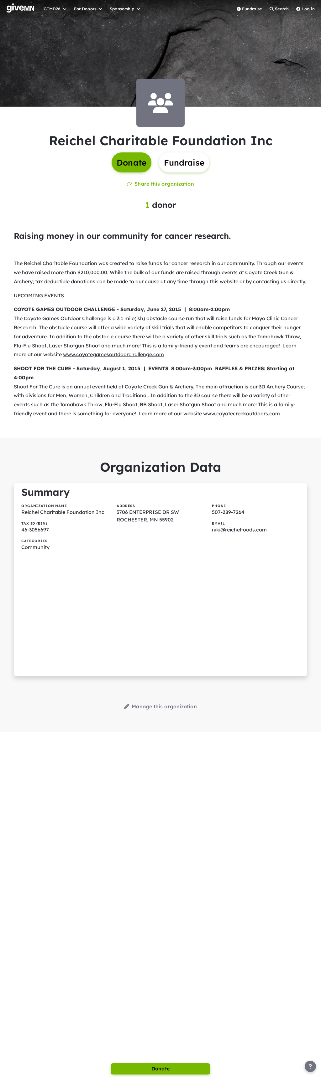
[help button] (310, 1066)
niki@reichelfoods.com (239, 529)
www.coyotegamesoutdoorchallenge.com (113, 354)
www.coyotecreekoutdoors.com (241, 413)
